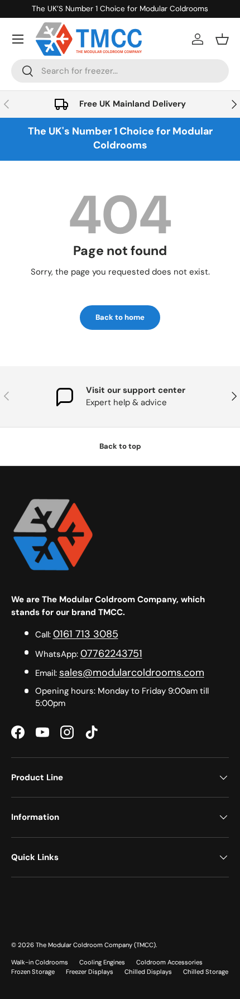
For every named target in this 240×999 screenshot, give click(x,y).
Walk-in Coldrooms (39, 962)
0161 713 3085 (85, 634)
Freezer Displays (89, 972)
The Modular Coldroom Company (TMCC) (96, 945)
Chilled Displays (148, 972)
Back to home (120, 317)
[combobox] (120, 71)
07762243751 (111, 653)
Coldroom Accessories (169, 962)
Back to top (120, 446)
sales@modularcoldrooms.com (131, 672)
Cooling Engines (102, 962)
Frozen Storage (33, 972)
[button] (222, 39)
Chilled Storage (205, 972)
